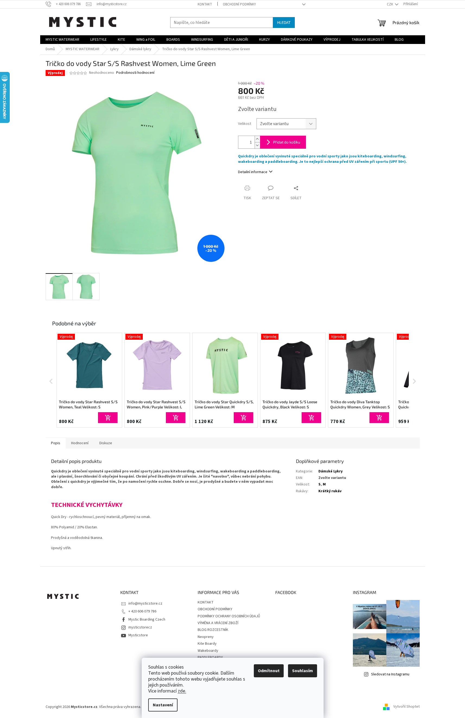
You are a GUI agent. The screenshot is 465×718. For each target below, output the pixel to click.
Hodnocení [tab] (79, 443)
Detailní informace (252, 172)
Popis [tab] (55, 443)
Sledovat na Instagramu (390, 674)
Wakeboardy (208, 650)
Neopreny (206, 637)
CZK (390, 4)
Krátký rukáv (329, 491)
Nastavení (163, 705)
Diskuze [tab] (105, 443)
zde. (182, 691)
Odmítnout (269, 671)
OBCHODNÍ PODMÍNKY (239, 4)
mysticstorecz (140, 627)
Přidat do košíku (286, 142)
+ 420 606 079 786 (142, 611)
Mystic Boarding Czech (146, 619)
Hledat (283, 22)
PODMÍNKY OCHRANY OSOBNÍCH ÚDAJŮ (229, 616)
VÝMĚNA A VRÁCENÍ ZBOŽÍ (218, 623)
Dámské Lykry (330, 471)
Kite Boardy (207, 643)
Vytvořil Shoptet (406, 707)
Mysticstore (138, 635)
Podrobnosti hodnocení (135, 72)
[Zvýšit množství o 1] (257, 139)
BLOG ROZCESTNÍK (213, 630)
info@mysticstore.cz (145, 603)
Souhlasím (302, 671)
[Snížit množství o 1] (257, 145)
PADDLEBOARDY (210, 657)
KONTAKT (205, 4)
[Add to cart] (108, 417)
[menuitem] (62, 39)
